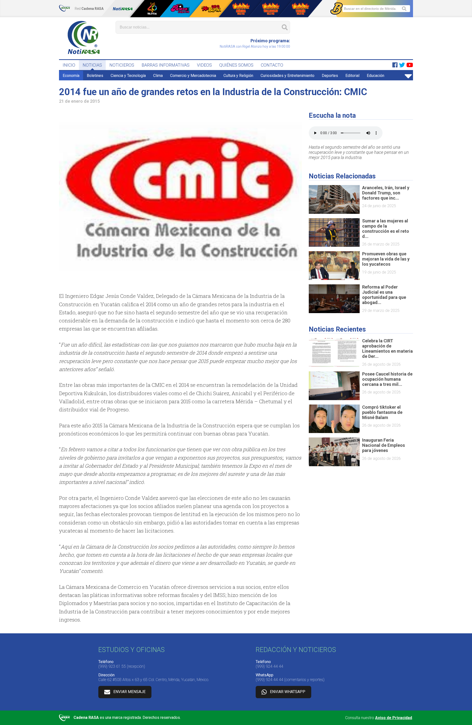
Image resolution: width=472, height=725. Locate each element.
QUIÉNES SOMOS (236, 65)
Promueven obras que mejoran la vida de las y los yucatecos (386, 259)
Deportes (330, 75)
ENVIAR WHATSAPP (287, 691)
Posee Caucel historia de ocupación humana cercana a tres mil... (387, 379)
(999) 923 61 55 (112, 666)
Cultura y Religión (238, 75)
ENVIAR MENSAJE (129, 691)
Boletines (95, 75)
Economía (71, 75)
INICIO (69, 65)
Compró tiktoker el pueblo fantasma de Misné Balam (382, 412)
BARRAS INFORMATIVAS (166, 65)
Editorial (352, 75)
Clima (158, 75)
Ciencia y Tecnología (128, 75)
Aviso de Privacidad (393, 717)
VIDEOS (204, 65)
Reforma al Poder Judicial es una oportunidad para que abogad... (384, 294)
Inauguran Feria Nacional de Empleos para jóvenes (383, 445)
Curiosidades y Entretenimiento (287, 75)
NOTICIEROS (121, 65)
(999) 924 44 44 (269, 666)
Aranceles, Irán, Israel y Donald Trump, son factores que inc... (385, 193)
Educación (375, 75)
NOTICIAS (92, 65)
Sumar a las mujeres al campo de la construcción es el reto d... (385, 228)
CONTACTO (272, 65)
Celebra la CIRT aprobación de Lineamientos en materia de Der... (387, 348)
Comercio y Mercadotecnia (193, 75)
